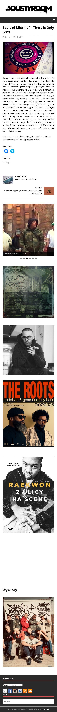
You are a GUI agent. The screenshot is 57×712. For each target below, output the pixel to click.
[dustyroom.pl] (28, 16)
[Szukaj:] (28, 701)
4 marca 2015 (10, 37)
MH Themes (44, 709)
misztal (22, 37)
